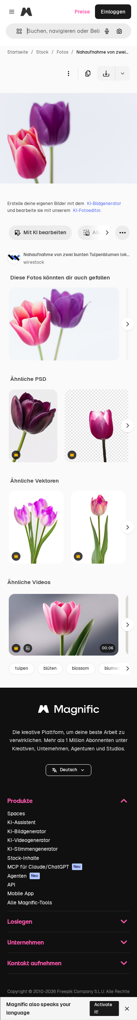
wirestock (33, 262)
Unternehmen (25, 942)
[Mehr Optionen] (68, 73)
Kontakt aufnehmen (34, 963)
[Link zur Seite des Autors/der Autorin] (13, 258)
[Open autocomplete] (16, 31)
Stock (42, 52)
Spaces (16, 813)
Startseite (17, 52)
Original (47, 97)
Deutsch (68, 770)
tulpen (21, 668)
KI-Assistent (21, 822)
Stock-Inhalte (23, 858)
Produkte (20, 800)
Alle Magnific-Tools (29, 902)
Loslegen (19, 921)
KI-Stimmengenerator (32, 849)
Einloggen (113, 11)
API (11, 884)
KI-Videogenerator (28, 840)
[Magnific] (68, 710)
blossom (80, 668)
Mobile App (20, 893)
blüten (50, 668)
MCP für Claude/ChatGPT (44, 866)
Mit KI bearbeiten (44, 232)
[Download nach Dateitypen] (122, 73)
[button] (68, 770)
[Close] (127, 1008)
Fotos (62, 52)
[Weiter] (107, 232)
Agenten (22, 876)
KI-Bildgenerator (104, 203)
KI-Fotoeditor (86, 210)
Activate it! (103, 1008)
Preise (82, 11)
